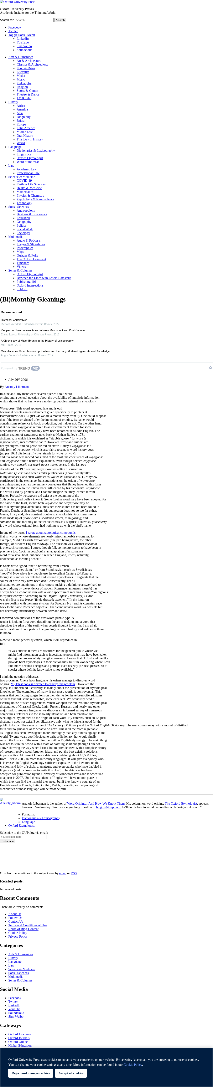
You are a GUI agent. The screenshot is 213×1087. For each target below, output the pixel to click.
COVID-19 (24, 180)
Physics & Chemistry (30, 195)
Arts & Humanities (20, 57)
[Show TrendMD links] (210, 367)
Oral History (25, 135)
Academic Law (27, 169)
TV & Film (24, 98)
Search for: (7, 20)
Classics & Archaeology (32, 64)
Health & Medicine (29, 188)
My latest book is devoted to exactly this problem (43, 684)
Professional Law (28, 173)
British (21, 120)
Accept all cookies (70, 1073)
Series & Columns (20, 270)
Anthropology (26, 210)
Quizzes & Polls (27, 255)
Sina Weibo (24, 46)
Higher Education (20, 1045)
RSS (74, 873)
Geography (24, 221)
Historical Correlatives (14, 319)
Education (23, 218)
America (22, 109)
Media (21, 75)
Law (11, 165)
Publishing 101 (26, 281)
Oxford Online (18, 1042)
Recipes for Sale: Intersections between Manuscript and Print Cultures (43, 330)
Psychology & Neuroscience (35, 199)
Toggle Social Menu (21, 35)
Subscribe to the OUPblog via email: (24, 832)
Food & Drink (26, 68)
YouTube (23, 42)
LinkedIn (23, 38)
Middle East (24, 132)
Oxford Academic (20, 1034)
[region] (106, 1067)
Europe (21, 124)
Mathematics (25, 192)
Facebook (14, 27)
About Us (14, 914)
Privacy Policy (12, 857)
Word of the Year (28, 162)
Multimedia (15, 236)
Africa (21, 105)
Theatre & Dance (28, 94)
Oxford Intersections (30, 285)
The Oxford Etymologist (181, 803)
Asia (20, 113)
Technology (24, 203)
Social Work (25, 229)
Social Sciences (18, 206)
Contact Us (15, 921)
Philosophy (24, 83)
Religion (22, 87)
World (21, 143)
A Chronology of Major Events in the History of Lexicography (37, 340)
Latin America (26, 128)
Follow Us (15, 917)
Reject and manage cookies (31, 1073)
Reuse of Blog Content (23, 929)
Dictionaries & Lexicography (36, 150)
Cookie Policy (17, 932)
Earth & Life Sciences (31, 184)
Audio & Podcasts (29, 240)
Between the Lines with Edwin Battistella (44, 278)
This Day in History (30, 139)
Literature (23, 72)
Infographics (25, 248)
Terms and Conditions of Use (27, 925)
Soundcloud (24, 50)
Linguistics (24, 154)
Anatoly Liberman (17, 386)
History (13, 102)
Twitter (13, 31)
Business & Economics (32, 214)
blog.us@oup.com (108, 807)
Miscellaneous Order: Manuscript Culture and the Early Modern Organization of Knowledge (55, 351)
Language (14, 147)
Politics (21, 225)
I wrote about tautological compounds (51, 532)
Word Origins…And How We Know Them (96, 803)
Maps (20, 251)
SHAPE (22, 289)
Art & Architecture (29, 60)
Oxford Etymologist (30, 158)
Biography (24, 117)
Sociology (23, 233)
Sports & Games (27, 90)
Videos (21, 266)
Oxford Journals (19, 1038)
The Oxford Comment (31, 259)
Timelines (23, 263)
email (62, 873)
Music (21, 79)
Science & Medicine (21, 177)
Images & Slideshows (31, 244)
